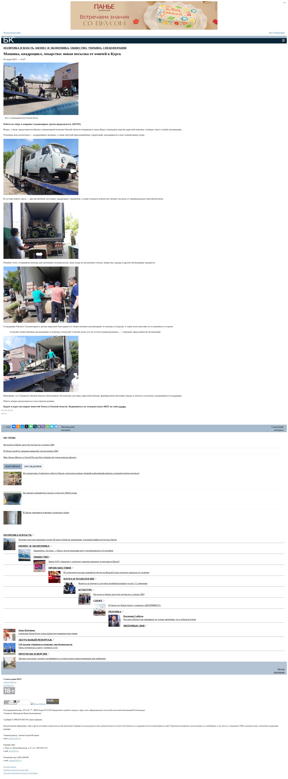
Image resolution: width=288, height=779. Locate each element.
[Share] (5, 410)
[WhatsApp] (47, 426)
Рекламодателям (9, 767)
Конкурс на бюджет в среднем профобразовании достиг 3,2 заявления (112, 583)
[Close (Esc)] (2, 410)
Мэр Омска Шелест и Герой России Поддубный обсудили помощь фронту (40, 457)
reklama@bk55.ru (15, 761)
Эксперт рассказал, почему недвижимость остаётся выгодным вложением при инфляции (62, 658)
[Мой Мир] (22, 426)
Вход (271, 33)
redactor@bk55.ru (9, 682)
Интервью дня (134, 625)
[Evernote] (31, 426)
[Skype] (52, 426)
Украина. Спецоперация (107, 47)
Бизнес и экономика (52, 47)
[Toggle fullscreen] (8, 410)
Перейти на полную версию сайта (15, 770)
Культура (85, 589)
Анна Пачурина (26, 630)
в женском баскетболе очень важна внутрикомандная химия (47, 633)
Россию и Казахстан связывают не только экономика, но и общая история (159, 619)
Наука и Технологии (78, 578)
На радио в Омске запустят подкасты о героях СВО (28, 445)
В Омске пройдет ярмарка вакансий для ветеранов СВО (30, 451)
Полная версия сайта (12, 33)
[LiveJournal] (35, 426)
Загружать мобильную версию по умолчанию (20, 773)
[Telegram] (56, 426)
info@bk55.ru (8, 685)
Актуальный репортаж (35, 639)
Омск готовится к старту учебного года (38, 647)
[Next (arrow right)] (5, 413)
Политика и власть (18, 47)
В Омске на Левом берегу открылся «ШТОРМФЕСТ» (134, 605)
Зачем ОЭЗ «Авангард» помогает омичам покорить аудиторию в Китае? (84, 561)
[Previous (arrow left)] (2, 413)
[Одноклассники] (18, 426)
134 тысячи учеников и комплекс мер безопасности (45, 644)
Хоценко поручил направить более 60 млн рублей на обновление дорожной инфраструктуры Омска (67, 539)
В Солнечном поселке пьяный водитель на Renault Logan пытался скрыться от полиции (106, 572)
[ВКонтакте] (14, 426)
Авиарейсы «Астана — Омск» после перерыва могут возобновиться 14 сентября (73, 550)
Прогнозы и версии (33, 653)
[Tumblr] (39, 426)
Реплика (115, 611)
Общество (78, 47)
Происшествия (60, 567)
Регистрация (279, 33)
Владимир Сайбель (133, 616)
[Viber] (43, 426)
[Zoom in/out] (11, 410)
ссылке (122, 406)
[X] (26, 426)
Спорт (98, 600)
